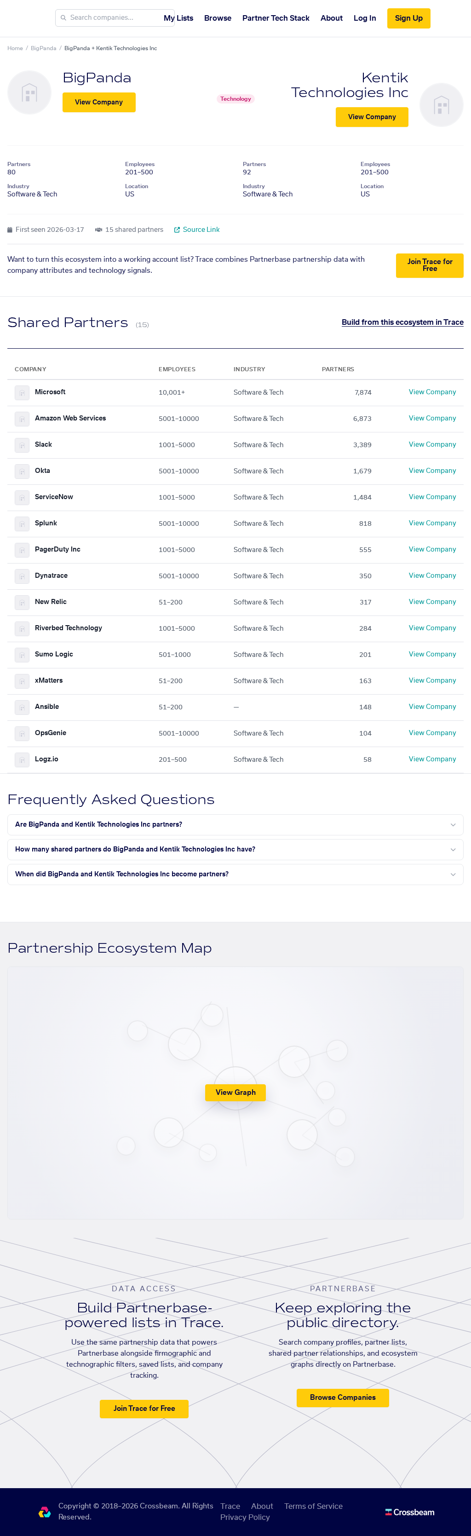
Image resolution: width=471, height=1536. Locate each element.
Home (15, 48)
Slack (43, 445)
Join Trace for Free (430, 265)
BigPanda (44, 48)
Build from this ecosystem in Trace (403, 322)
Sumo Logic (54, 654)
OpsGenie (50, 733)
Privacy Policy (245, 1517)
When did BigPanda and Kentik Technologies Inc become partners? (122, 874)
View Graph (236, 1092)
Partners (18, 164)
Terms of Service (313, 1506)
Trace (230, 1506)
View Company (99, 102)
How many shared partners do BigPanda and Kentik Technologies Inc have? (135, 849)
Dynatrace (51, 576)
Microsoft (50, 392)
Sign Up (409, 18)
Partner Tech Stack (276, 18)
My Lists (178, 18)
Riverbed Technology (68, 628)
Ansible (47, 707)
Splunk (46, 523)
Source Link (201, 230)
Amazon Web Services (70, 418)
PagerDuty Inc (57, 550)
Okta (42, 471)
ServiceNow (54, 497)
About (332, 18)
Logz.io (46, 759)
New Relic (51, 602)
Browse (217, 18)
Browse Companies (343, 1397)
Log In (365, 18)
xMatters (49, 681)
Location (136, 186)
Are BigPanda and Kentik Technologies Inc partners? (98, 825)
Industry (18, 186)
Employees (140, 164)
